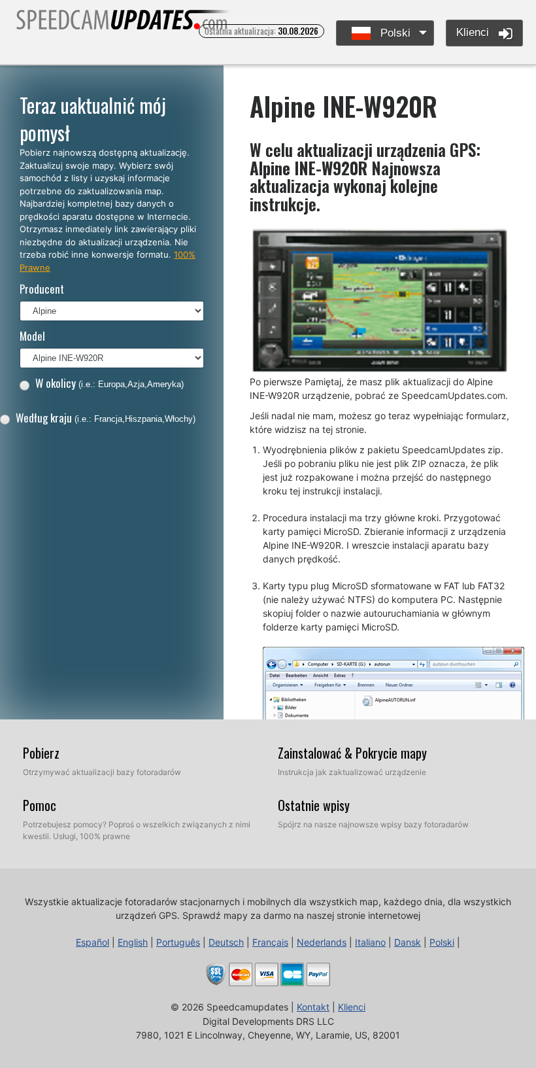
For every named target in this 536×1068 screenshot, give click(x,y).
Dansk (407, 942)
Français (270, 942)
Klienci (474, 32)
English (133, 942)
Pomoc (39, 805)
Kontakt (313, 1006)
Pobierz (41, 753)
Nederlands (321, 942)
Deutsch (226, 942)
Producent (42, 289)
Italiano (370, 942)
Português (178, 942)
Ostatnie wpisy (314, 805)
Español (92, 942)
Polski (393, 33)
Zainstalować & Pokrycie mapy (352, 753)
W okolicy (109, 383)
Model (32, 336)
